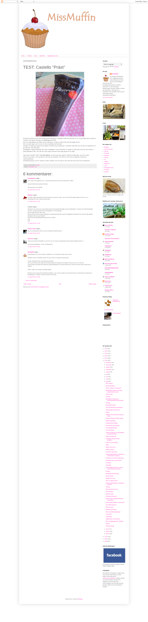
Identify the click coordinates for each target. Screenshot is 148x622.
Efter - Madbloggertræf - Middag (114, 521)
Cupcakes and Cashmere (112, 238)
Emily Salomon (109, 241)
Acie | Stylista (109, 225)
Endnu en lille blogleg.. (112, 442)
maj (107, 379)
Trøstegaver (109, 516)
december (109, 362)
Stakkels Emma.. (110, 449)
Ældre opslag (92, 284)
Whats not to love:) (111, 447)
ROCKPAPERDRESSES (111, 268)
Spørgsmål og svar (52, 56)
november (109, 365)
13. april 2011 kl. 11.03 (34, 189)
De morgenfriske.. (110, 386)
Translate (116, 67)
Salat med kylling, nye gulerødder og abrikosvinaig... (115, 433)
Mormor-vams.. (110, 507)
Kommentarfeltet (108, 309)
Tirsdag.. (108, 487)
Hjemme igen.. (110, 491)
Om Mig (29, 56)
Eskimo (108, 523)
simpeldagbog (109, 272)
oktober (108, 367)
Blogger (80, 599)
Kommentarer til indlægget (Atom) (39, 287)
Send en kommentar (31, 280)
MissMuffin (31, 252)
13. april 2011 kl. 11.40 (34, 223)
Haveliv (106, 151)
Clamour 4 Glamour (110, 229)
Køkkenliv (107, 163)
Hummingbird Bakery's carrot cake (115, 502)
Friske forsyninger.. (111, 420)
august (108, 372)
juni (107, 376)
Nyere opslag (27, 284)
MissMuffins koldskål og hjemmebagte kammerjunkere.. (115, 399)
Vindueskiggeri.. (116, 313)
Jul (105, 159)
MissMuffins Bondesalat (112, 473)
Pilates (107, 412)
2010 (106, 536)
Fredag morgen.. (110, 526)
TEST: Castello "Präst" (112, 480)
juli (107, 374)
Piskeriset (31, 238)
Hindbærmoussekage (112, 423)
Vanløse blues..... (109, 290)
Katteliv (106, 161)
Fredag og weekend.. (111, 496)
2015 (106, 351)
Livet (105, 165)
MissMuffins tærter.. (111, 405)
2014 (106, 353)
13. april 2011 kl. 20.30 (34, 246)
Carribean (108, 462)
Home (23, 56)
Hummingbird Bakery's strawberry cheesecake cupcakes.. (115, 455)
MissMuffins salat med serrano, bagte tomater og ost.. (114, 391)
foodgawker (108, 246)
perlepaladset (32, 178)
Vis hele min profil (107, 97)
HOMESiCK (108, 254)
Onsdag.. (108, 403)
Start (60, 284)
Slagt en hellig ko (109, 276)
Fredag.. (108, 471)
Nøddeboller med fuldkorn (113, 519)
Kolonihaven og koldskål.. (113, 425)
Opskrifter (42, 56)
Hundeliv (106, 153)
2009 (106, 539)
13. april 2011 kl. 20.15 (34, 233)
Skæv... (108, 445)
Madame (30, 195)
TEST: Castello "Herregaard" (113, 388)
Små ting (106, 169)
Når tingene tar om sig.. (112, 489)
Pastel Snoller (109, 476)
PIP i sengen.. (109, 383)
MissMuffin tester (33, 166)
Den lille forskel (108, 149)
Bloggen (106, 147)
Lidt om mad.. (109, 394)
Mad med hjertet (109, 259)
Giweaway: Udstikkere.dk (116, 300)
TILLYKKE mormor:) (111, 505)
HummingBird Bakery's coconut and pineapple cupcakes (114, 468)
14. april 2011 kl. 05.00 (34, 277)
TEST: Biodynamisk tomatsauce (114, 407)
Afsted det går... (110, 494)
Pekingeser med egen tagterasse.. (115, 458)
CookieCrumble (109, 234)
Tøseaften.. (109, 465)
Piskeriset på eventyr (111, 263)
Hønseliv (106, 155)
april (107, 381)
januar (108, 533)
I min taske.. (109, 514)
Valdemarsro (108, 285)
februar (108, 531)
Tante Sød (107, 281)
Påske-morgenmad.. (111, 436)
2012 (106, 358)
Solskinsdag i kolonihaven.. (113, 410)
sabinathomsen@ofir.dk (109, 578)
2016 (106, 348)
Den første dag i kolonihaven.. (114, 460)
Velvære (106, 172)
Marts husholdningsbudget (113, 512)
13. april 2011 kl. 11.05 (34, 201)
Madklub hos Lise (110, 478)
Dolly (35, 56)
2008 (106, 541)
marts (107, 529)
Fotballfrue (108, 250)
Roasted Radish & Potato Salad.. (115, 418)
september (109, 369)
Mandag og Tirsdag (111, 509)
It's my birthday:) (110, 430)
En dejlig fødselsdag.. (111, 428)
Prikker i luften (32, 228)
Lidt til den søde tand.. (112, 452)
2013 (106, 355)
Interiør (106, 157)
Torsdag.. (108, 396)
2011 (106, 360)
